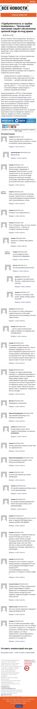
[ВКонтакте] (3, 127)
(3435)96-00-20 (5, 687)
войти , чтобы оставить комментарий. (22, 652)
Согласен (19, 706)
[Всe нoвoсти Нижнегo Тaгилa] (14, 12)
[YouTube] (5, 1)
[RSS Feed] (2, 1)
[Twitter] (6, 127)
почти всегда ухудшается (23, 99)
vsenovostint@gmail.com (8, 688)
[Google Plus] (15, 127)
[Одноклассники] (9, 127)
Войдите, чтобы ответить (17, 146)
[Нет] (35, 703)
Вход (32, 2)
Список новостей (19, 15)
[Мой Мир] (12, 127)
